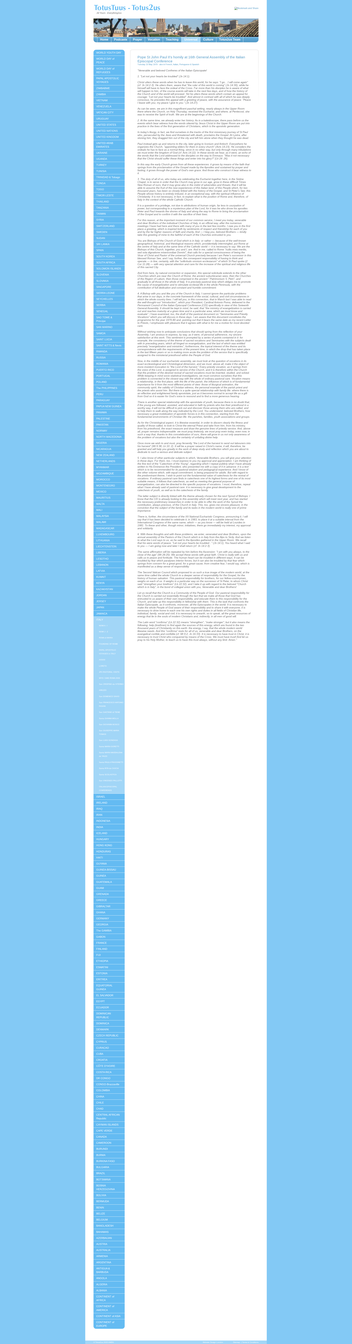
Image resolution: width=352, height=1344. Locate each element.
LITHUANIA (103, 540)
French (169, 64)
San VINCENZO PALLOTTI (110, 781)
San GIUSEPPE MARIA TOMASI (109, 732)
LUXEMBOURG (105, 534)
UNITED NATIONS (107, 130)
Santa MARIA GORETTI (109, 746)
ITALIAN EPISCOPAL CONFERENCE (108, 788)
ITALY (99, 619)
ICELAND (101, 833)
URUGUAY (102, 118)
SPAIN (100, 250)
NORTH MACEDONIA (109, 436)
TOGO (100, 189)
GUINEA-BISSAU (106, 869)
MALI (99, 509)
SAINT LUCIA (104, 339)
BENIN (100, 1207)
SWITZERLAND (105, 226)
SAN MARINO (104, 327)
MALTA (100, 503)
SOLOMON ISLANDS (108, 268)
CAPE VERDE (104, 1130)
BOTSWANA (103, 1179)
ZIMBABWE (103, 88)
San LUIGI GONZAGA (108, 740)
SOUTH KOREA (105, 256)
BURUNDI (102, 1148)
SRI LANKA (102, 244)
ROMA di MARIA (106, 638)
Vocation (154, 39)
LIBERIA (101, 552)
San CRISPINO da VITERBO (111, 684)
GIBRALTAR (103, 906)
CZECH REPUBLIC (107, 1035)
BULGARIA (102, 1167)
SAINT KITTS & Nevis (108, 345)
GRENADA (102, 894)
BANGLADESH (104, 1225)
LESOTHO (102, 558)
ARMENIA (102, 1256)
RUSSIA (101, 357)
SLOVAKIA (102, 280)
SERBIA (100, 305)
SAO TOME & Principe (104, 319)
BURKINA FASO (105, 1161)
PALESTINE (103, 418)
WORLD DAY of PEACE (105, 60)
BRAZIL (100, 1173)
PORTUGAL (103, 375)
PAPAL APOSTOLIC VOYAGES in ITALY (107, 652)
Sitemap (236, 1342)
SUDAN (100, 238)
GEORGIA (102, 924)
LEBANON (102, 564)
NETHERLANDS (105, 461)
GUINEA (101, 875)
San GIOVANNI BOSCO (109, 724)
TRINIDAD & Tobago (108, 177)
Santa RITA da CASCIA (109, 768)
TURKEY (101, 164)
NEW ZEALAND (105, 455)
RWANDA (101, 351)
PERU (99, 394)
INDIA (99, 827)
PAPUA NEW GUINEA (108, 406)
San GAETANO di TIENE (109, 712)
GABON (100, 936)
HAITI (99, 857)
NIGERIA (101, 442)
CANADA (101, 1136)
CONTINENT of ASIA (108, 1316)
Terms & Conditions (250, 1342)
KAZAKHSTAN (104, 589)
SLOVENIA (102, 274)
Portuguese (184, 64)
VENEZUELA (103, 106)
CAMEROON (103, 1142)
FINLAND (101, 948)
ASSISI (102, 660)
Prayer (137, 39)
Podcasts (120, 39)
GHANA (100, 912)
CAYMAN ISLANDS (107, 1124)
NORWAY (101, 430)
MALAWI (101, 522)
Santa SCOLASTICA (108, 775)
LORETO (103, 666)
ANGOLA (101, 1278)
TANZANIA (102, 207)
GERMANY (102, 918)
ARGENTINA (103, 1262)
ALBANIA (101, 1290)
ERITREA (101, 979)
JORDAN (101, 595)
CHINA (100, 1096)
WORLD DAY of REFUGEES (105, 70)
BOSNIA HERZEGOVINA (105, 1187)
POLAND (101, 381)
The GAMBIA (103, 930)
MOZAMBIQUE (105, 473)
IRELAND (101, 802)
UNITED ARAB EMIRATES (104, 145)
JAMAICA (101, 613)
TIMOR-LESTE (105, 195)
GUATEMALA (104, 881)
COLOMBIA (103, 1090)
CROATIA (101, 1059)
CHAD (99, 1108)
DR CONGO (103, 1078)
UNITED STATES (106, 124)
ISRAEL (100, 796)
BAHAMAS (102, 1231)
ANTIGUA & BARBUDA (103, 1270)
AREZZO (103, 690)
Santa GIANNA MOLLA (109, 718)
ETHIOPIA (102, 961)
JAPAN (100, 607)
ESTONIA (101, 973)
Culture (208, 39)
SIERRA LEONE (105, 292)
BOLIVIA (101, 1195)
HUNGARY (102, 839)
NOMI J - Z (103, 632)
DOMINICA (102, 1023)
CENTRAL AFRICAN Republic (108, 1116)
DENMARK (102, 1029)
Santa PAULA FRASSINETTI (111, 762)
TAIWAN (101, 213)
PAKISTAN (102, 424)
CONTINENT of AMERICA (105, 1308)
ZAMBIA (101, 94)
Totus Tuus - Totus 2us (127, 8)
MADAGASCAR (105, 528)
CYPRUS (101, 1041)
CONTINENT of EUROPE (105, 1324)
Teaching (172, 39)
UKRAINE (101, 152)
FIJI (98, 954)
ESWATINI (102, 967)
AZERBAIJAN (104, 1238)
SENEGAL (102, 311)
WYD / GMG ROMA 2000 (109, 678)
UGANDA (101, 158)
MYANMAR (102, 467)
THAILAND (102, 201)
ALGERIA (101, 1284)
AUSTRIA (101, 1244)
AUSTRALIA (103, 1250)
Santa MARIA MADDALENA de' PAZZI (110, 754)
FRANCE (101, 942)
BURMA (100, 1155)
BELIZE (100, 1213)
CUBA (99, 1053)
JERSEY (101, 601)
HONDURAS (103, 851)
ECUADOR (102, 1007)
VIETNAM (102, 100)
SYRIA (100, 219)
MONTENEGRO (105, 485)
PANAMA (101, 412)
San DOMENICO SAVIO (109, 696)
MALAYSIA (102, 516)
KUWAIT (101, 576)
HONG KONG (104, 845)
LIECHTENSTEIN (106, 546)
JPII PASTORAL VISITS (109, 672)
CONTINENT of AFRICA (105, 1298)
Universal (190, 39)
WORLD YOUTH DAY (108, 52)
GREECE (101, 900)
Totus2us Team (229, 39)
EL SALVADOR (104, 995)
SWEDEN (101, 232)
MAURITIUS (103, 497)
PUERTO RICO (105, 369)
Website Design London (213, 1342)
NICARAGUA (103, 449)
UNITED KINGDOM (107, 136)
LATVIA (100, 570)
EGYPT (100, 1001)
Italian (175, 64)
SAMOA (100, 333)
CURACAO (102, 1047)
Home (104, 39)
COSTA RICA (103, 1072)
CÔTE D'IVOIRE (105, 1065)
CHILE (100, 1102)
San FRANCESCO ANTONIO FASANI (111, 704)
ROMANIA (102, 363)
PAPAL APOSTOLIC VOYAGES (107, 80)
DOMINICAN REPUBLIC (103, 1015)
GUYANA (101, 863)
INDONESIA (103, 820)
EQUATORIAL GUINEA (104, 987)
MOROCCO (103, 479)
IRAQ (99, 808)
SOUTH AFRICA (105, 262)
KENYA (100, 582)
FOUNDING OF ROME (108, 644)
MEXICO (101, 491)
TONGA (100, 183)
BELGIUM (102, 1219)
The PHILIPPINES (106, 387)
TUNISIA (101, 171)
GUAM (100, 888)
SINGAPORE (103, 286)
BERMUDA (102, 1201)
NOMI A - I (103, 626)
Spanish (195, 64)
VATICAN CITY (104, 112)
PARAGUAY (103, 400)
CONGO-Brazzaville (107, 1084)
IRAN (99, 814)
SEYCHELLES (104, 299)
